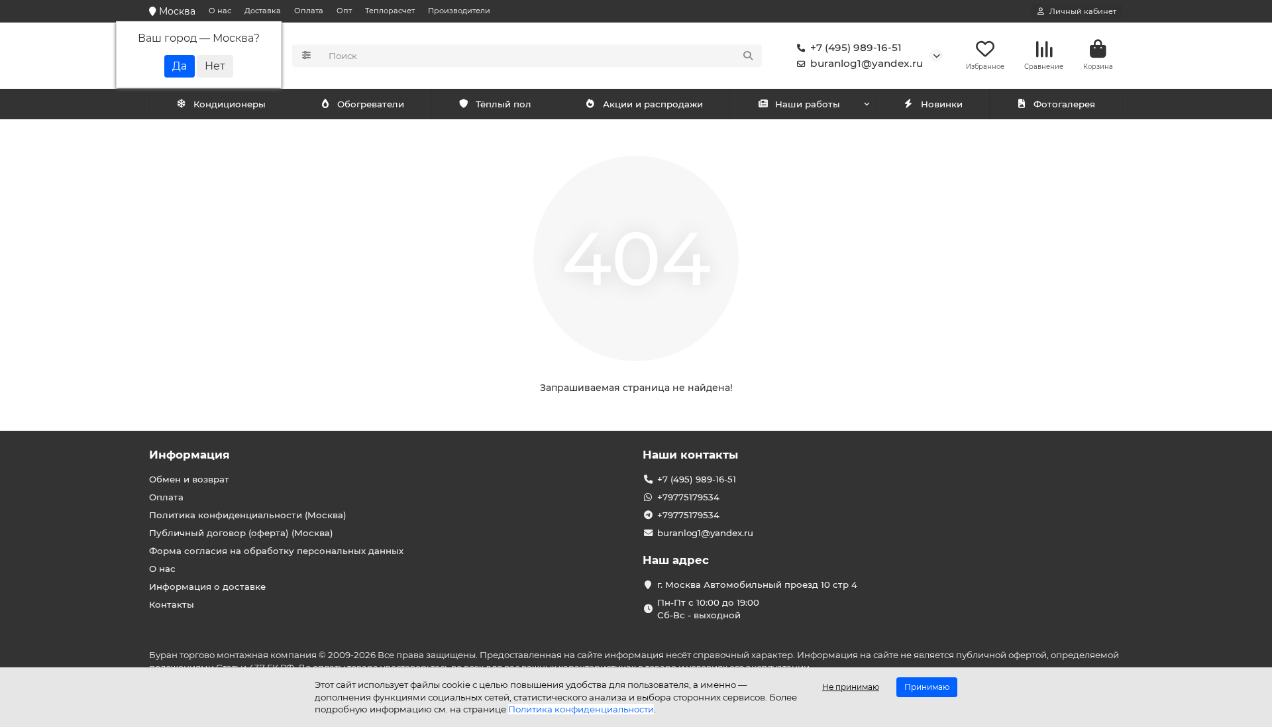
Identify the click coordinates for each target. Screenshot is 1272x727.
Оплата (308, 10)
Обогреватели (370, 104)
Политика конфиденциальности (581, 709)
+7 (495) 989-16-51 (856, 47)
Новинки (942, 104)
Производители (459, 10)
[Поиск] (748, 55)
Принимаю (926, 687)
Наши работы (807, 104)
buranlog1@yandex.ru (866, 63)
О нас (220, 10)
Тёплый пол (503, 104)
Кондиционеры (229, 104)
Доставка (262, 10)
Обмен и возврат (189, 479)
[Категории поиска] (306, 55)
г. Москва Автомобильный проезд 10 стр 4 (757, 584)
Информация (189, 454)
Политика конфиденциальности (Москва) (247, 515)
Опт (344, 10)
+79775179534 (688, 497)
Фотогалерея (1064, 104)
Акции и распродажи (653, 104)
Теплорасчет (390, 10)
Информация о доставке (207, 586)
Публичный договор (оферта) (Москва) (241, 533)
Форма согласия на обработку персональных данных (276, 550)
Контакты (171, 604)
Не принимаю (850, 687)
